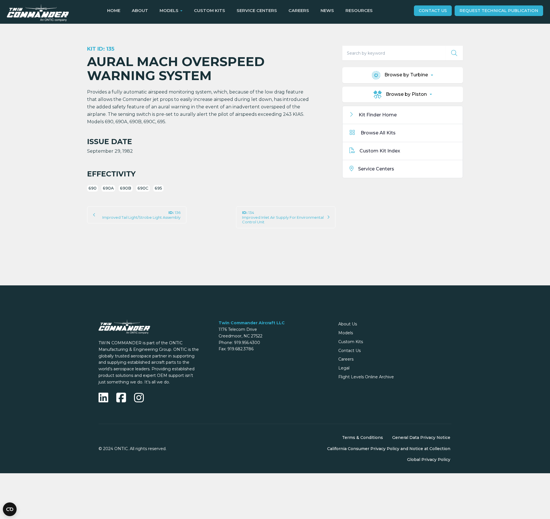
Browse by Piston (406, 94)
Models (345, 332)
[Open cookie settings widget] (10, 509)
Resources (359, 10)
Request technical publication (498, 10)
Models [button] (169, 10)
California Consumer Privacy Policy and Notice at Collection (388, 448)
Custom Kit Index (380, 151)
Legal (343, 368)
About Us (347, 324)
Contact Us (433, 10)
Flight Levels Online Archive (366, 376)
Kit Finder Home (377, 115)
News (327, 10)
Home (113, 10)
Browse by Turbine (406, 75)
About (140, 10)
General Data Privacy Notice (421, 437)
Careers (298, 10)
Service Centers (257, 10)
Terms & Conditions (362, 437)
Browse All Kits (378, 133)
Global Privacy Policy (428, 459)
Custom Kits (209, 10)
